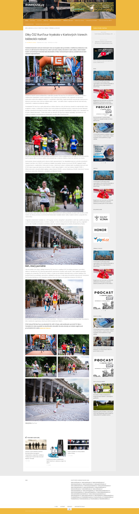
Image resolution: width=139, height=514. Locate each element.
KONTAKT (62, 506)
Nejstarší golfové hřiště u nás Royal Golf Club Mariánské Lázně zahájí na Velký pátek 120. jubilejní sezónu (103, 416)
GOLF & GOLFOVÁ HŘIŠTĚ (105, 20)
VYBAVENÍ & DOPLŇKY (91, 20)
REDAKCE (69, 506)
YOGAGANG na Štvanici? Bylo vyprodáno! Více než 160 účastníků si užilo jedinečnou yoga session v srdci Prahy (103, 84)
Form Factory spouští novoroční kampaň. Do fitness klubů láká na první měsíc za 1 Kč (102, 352)
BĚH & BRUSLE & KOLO (55, 20)
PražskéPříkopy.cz (76, 497)
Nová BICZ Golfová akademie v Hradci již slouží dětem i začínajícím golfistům (103, 399)
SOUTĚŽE (39, 20)
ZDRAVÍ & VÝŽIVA (79, 20)
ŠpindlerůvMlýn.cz (105, 498)
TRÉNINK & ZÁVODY (68, 20)
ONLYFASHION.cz (98, 495)
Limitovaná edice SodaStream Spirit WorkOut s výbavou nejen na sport (56, 461)
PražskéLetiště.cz (108, 497)
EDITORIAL (32, 20)
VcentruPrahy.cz (98, 497)
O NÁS (56, 506)
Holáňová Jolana (31, 42)
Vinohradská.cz (95, 498)
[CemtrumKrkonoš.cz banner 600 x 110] (92, 7)
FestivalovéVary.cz (85, 498)
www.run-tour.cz (45, 328)
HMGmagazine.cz (108, 495)
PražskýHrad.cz (75, 498)
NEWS (26, 20)
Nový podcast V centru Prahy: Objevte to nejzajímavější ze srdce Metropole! (102, 119)
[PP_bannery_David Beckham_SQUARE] (103, 154)
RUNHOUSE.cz (34, 5)
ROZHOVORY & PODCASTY (43, 24)
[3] (103, 380)
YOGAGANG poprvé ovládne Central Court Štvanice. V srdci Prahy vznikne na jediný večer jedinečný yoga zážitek (103, 136)
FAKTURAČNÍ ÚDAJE (80, 506)
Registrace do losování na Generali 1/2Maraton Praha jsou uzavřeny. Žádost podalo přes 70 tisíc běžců (103, 102)
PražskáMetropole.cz (87, 497)
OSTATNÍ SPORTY (29, 24)
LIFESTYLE (46, 20)
